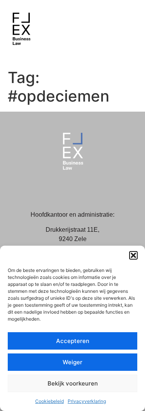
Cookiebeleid (49, 401)
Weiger (72, 362)
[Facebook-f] (64, 189)
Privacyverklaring (87, 401)
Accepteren (72, 341)
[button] (133, 255)
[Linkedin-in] (81, 189)
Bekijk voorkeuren (73, 383)
